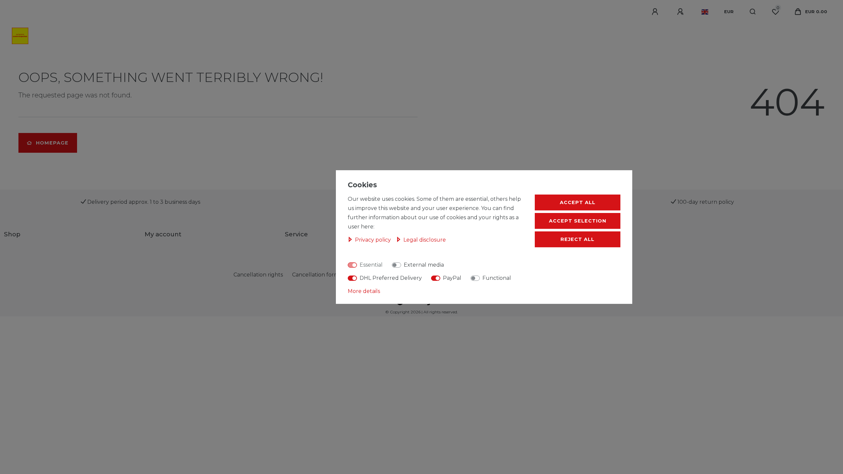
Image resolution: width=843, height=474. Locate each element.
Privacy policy (373, 240)
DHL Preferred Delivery (391, 278)
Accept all (577, 202)
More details (364, 291)
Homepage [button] (52, 143)
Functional (496, 278)
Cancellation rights (258, 275)
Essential (371, 265)
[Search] (753, 12)
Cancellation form (315, 275)
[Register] (681, 11)
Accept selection (577, 221)
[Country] (704, 12)
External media (424, 265)
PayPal (452, 278)
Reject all (577, 239)
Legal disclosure (424, 240)
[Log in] (656, 11)
